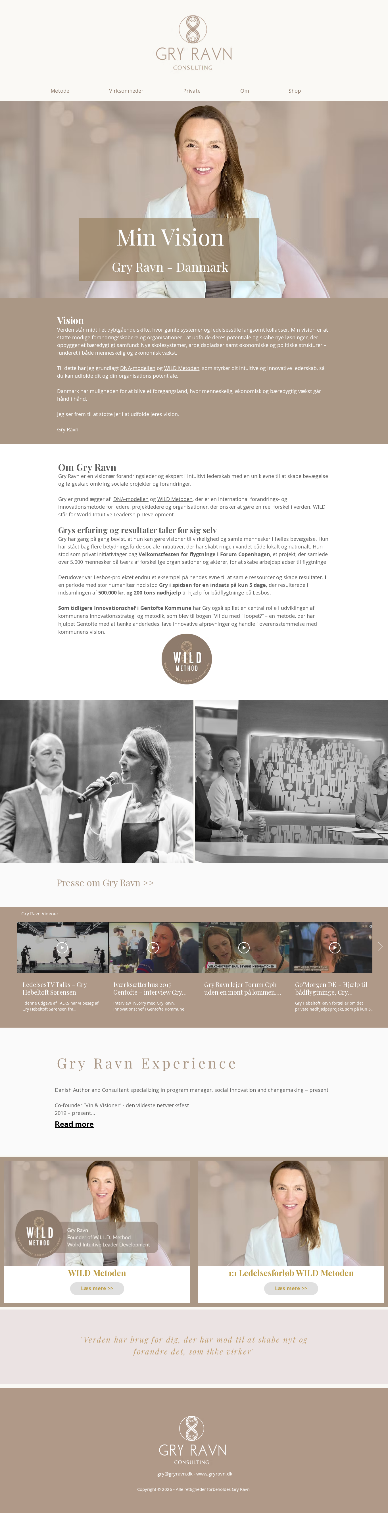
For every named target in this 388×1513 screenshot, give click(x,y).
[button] (75, 90)
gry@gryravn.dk (175, 1473)
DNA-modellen (137, 368)
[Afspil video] (62, 947)
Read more (74, 1124)
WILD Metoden (181, 368)
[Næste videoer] (380, 946)
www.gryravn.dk (214, 1473)
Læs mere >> (97, 1288)
